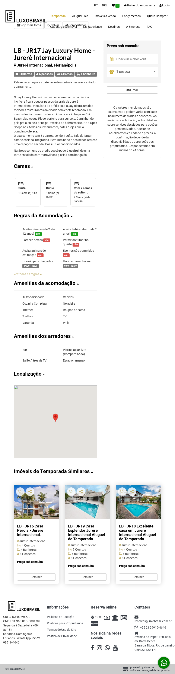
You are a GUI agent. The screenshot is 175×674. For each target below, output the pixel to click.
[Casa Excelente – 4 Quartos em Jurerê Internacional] (138, 502)
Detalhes (36, 577)
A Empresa (133, 26)
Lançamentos (131, 16)
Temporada (58, 16)
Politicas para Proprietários (65, 623)
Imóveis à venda (105, 16)
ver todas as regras (27, 274)
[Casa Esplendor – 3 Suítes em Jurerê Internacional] (87, 502)
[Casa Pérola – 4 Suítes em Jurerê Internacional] (36, 502)
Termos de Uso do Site (61, 629)
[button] (55, 166)
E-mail (134, 90)
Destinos (114, 26)
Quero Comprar (157, 16)
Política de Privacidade (62, 636)
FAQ (149, 26)
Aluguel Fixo (80, 16)
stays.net (149, 667)
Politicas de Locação (60, 617)
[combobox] (137, 72)
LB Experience (92, 26)
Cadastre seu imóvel (63, 26)
